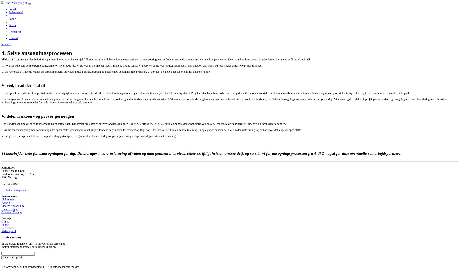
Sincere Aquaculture (12, 205)
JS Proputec (8, 199)
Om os (12, 25)
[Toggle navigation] (29, 3)
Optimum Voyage (11, 212)
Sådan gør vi (16, 12)
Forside (13, 9)
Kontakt (13, 38)
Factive (5, 202)
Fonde (12, 18)
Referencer (15, 31)
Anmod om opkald (12, 257)
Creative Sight (9, 209)
